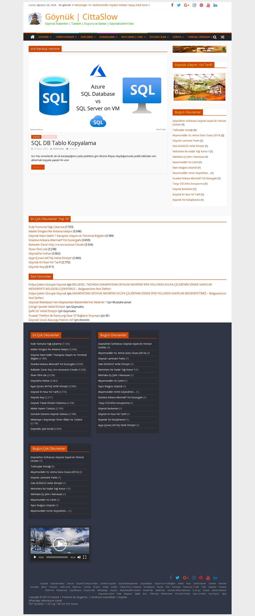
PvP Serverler (36, 603)
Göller (106, 586)
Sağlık (137, 593)
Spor (145, 593)
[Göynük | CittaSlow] (32, 37)
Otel (167, 586)
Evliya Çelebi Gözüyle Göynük (47, 284)
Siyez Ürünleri (199, 593)
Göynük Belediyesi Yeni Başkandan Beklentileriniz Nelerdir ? (68, 302)
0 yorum (73, 148)
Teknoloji (154, 593)
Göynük (44, 37)
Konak (160, 586)
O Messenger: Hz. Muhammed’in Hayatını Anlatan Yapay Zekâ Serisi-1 (111, 5)
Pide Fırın (49, 590)
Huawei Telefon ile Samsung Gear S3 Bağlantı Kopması (64, 315)
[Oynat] (35, 557)
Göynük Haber (57, 583)
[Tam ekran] (84, 557)
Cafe (203, 586)
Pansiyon (176, 586)
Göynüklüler (146, 583)
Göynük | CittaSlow (81, 16)
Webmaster (49, 136)
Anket (181, 583)
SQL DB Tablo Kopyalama (63, 143)
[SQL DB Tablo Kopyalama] (98, 57)
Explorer (87, 37)
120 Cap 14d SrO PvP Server (62, 603)
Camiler (212, 583)
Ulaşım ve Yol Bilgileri (165, 583)
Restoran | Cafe (132, 37)
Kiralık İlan (148, 590)
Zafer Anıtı (65, 586)
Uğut (224, 593)
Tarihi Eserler (65, 37)
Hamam (222, 583)
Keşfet (114, 586)
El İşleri (97, 586)
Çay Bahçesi (75, 590)
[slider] (57, 557)
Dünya (177, 37)
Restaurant (62, 590)
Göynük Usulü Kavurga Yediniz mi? (51, 320)
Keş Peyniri (214, 593)
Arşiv (188, 583)
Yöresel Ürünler (199, 37)
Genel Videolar (219, 590)
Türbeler (53, 586)
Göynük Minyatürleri (128, 583)
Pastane (222, 586)
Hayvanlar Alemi (106, 593)
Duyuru (113, 590)
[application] (60, 544)
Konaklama (107, 37)
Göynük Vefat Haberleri (178, 590)
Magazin (128, 593)
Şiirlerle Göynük (108, 583)
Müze (44, 586)
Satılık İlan (160, 590)
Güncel (36, 136)
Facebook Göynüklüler (103, 597)
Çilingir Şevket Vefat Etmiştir (47, 307)
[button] (60, 544)
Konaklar (34, 586)
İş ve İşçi (197, 590)
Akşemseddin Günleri (130, 590)
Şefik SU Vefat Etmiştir (43, 311)
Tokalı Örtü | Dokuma (130, 586)
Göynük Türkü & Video (87, 583)
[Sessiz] (79, 557)
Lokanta (212, 586)
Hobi (119, 593)
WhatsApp (102, 590)
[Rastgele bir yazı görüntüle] (222, 37)
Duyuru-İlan (158, 37)
